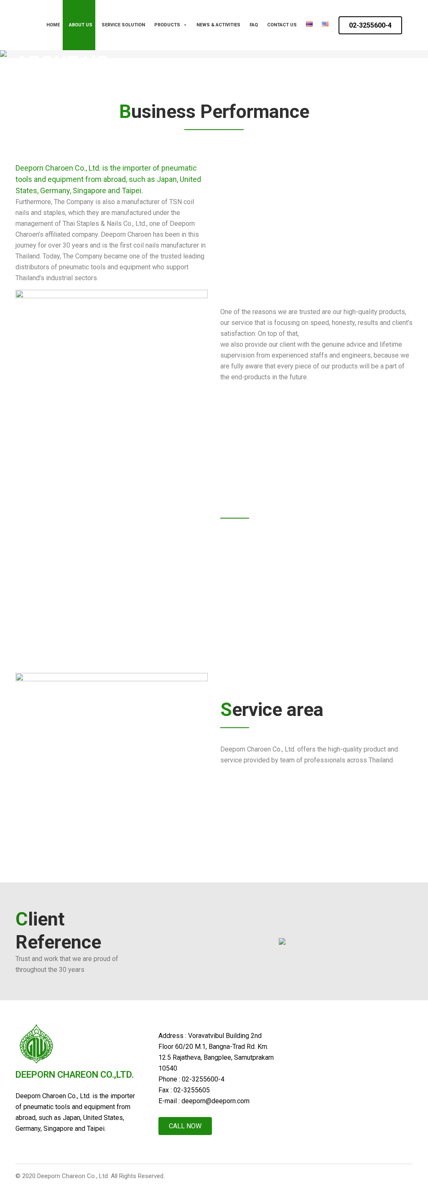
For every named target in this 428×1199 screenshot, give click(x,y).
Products (167, 25)
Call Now (185, 1126)
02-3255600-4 (370, 25)
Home (53, 25)
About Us (80, 25)
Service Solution (123, 25)
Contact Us (282, 25)
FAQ (254, 25)
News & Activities (218, 25)
